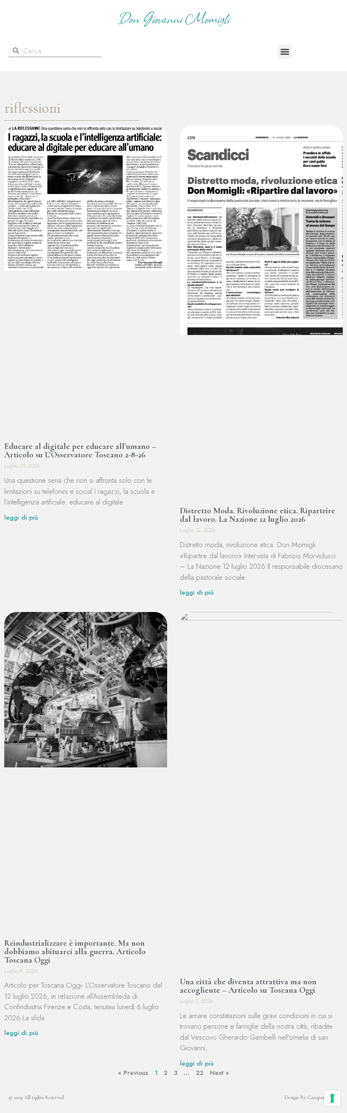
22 (200, 1072)
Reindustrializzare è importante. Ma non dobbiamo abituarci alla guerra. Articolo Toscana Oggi (75, 951)
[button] (285, 51)
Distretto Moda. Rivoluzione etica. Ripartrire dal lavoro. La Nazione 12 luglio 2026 (257, 515)
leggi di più (21, 517)
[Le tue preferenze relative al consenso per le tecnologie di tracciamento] (332, 1098)
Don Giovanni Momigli (173, 17)
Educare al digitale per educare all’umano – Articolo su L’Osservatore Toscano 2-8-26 (80, 450)
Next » (219, 1072)
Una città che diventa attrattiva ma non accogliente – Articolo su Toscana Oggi (248, 986)
